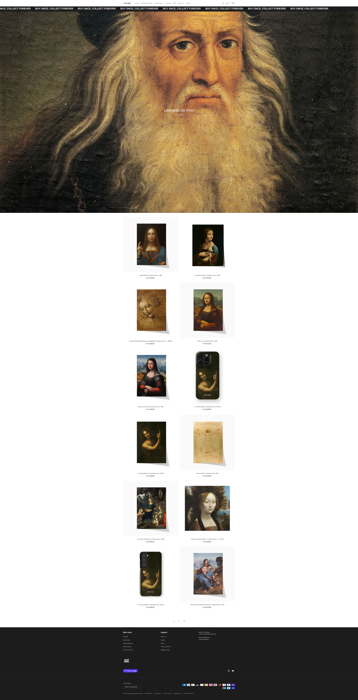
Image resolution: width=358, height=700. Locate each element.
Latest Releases (128, 643)
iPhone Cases (127, 646)
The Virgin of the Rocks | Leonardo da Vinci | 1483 (150, 539)
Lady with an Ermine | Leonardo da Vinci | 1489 (207, 275)
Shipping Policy (165, 650)
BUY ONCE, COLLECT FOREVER (52, 8)
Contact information (188, 693)
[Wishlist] (230, 3)
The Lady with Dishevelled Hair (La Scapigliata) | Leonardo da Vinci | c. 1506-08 (150, 341)
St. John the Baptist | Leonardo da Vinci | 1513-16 (207, 406)
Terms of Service (166, 646)
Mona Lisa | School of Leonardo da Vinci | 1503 (150, 406)
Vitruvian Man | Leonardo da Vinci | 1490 (207, 473)
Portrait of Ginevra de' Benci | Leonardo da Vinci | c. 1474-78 (207, 539)
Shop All (125, 636)
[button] (159, 3)
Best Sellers (126, 640)
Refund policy (148, 693)
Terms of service (167, 693)
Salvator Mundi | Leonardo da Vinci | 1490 (150, 275)
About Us (163, 636)
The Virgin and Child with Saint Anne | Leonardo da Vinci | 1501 (207, 604)
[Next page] (184, 621)
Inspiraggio (130, 693)
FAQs (162, 643)
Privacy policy (157, 693)
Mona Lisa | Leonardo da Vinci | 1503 (207, 341)
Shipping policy (178, 693)
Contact (163, 640)
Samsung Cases (128, 650)
